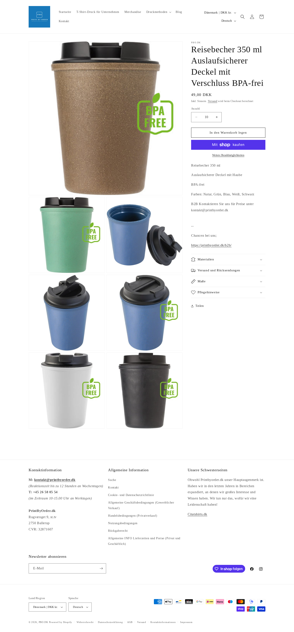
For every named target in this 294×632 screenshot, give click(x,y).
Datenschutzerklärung (110, 622)
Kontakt (113, 487)
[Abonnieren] (101, 568)
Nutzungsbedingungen (122, 523)
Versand (212, 101)
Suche (112, 480)
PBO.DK (43, 622)
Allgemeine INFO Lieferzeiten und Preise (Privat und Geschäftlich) (144, 541)
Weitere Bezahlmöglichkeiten (228, 155)
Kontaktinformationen (163, 622)
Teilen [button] (199, 306)
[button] (158, 12)
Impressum (186, 622)
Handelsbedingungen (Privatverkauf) (132, 515)
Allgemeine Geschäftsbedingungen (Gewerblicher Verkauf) (141, 505)
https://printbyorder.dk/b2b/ (211, 245)
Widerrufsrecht (85, 622)
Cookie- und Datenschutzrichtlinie (131, 495)
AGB (130, 622)
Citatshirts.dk (197, 514)
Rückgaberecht (118, 530)
